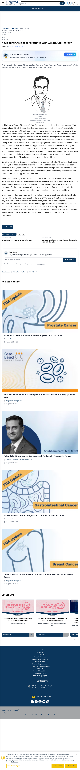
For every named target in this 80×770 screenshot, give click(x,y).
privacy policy (40, 264)
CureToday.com (40, 657)
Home (27, 715)
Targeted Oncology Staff (14, 401)
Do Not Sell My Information (40, 666)
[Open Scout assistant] (69, 3)
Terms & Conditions (40, 671)
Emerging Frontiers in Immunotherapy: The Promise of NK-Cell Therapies (59, 241)
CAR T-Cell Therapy (35, 272)
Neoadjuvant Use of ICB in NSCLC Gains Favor (17, 240)
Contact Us (40, 654)
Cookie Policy (15, 762)
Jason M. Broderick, (12, 460)
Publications (6, 272)
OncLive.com (40, 661)
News (43, 715)
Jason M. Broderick (12, 519)
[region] (40, 761)
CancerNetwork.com (40, 659)
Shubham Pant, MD (26, 460)
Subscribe (68, 260)
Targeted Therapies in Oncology (12, 30)
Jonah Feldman (11, 339)
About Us (40, 650)
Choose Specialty (37, 8)
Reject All (71, 766)
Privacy (40, 668)
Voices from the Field (19, 272)
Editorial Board (40, 673)
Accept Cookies (58, 766)
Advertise (40, 652)
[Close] (77, 754)
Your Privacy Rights (40, 675)
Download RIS (7, 227)
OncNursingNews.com (40, 664)
